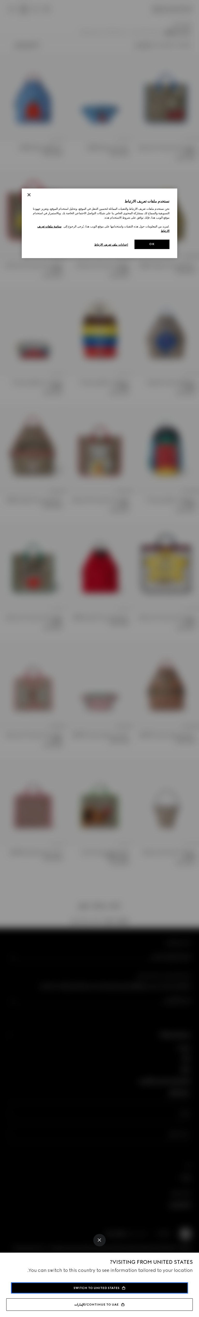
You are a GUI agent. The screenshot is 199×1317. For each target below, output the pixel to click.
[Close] (99, 1240)
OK (151, 244)
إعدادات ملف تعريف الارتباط (111, 244)
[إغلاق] (29, 194)
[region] (99, 223)
